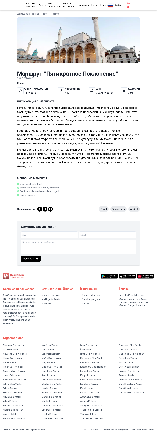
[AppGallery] (145, 276)
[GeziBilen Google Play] (109, 276)
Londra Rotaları (49, 414)
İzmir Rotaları (86, 349)
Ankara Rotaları (10, 414)
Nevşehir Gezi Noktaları (15, 353)
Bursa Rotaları (126, 362)
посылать (29, 258)
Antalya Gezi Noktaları (91, 405)
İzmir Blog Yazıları (89, 345)
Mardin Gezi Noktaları (52, 405)
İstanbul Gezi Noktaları (53, 392)
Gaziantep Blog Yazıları (130, 345)
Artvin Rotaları (10, 401)
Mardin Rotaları (49, 401)
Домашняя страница (31, 5)
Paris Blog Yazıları (50, 371)
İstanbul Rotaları (50, 388)
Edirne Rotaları (10, 388)
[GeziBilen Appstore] (127, 276)
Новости (104, 5)
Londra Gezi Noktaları (52, 418)
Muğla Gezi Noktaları (52, 366)
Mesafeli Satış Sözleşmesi (115, 429)
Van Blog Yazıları (50, 345)
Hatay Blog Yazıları (12, 358)
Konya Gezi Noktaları (90, 379)
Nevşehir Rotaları (11, 349)
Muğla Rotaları (49, 362)
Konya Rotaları (87, 375)
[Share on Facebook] (50, 209)
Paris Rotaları (48, 375)
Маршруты (84, 5)
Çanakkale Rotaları (128, 388)
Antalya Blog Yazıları (90, 397)
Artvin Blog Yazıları (12, 397)
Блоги (94, 5)
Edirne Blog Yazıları (12, 384)
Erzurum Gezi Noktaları (130, 379)
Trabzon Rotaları (88, 414)
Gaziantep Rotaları (128, 349)
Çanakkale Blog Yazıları (131, 384)
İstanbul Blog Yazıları (52, 384)
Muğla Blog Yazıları (51, 358)
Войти (118, 5)
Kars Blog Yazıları (89, 384)
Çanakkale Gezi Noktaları (131, 392)
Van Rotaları (48, 349)
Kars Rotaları (86, 388)
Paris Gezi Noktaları (51, 379)
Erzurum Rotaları (127, 375)
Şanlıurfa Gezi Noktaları (15, 379)
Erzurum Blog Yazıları (129, 371)
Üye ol (129, 5)
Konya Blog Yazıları (90, 371)
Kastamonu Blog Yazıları (92, 358)
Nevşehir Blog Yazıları (14, 345)
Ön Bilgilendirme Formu (142, 429)
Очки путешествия (54, 5)
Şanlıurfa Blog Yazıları (14, 371)
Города (42, 5)
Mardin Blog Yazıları (51, 397)
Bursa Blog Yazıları (128, 358)
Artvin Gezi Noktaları (13, 405)
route (46, 13)
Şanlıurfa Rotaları (11, 375)
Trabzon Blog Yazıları (91, 409)
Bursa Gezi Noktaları (129, 366)
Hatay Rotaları (10, 362)
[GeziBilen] (25, 5)
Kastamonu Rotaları (90, 362)
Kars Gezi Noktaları (90, 392)
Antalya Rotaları (88, 401)
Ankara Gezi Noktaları (14, 418)
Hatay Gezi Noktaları (13, 366)
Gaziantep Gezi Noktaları (131, 353)
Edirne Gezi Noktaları (13, 392)
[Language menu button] (110, 5)
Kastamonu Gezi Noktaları (93, 366)
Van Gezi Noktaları (51, 353)
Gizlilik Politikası (91, 429)
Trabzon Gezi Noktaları (92, 418)
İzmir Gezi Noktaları (90, 353)
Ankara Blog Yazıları (13, 409)
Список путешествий (69, 5)
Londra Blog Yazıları (52, 409)
